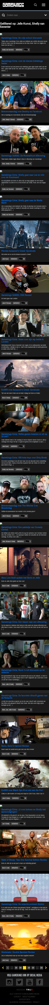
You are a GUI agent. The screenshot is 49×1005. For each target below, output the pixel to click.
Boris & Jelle (5, 586)
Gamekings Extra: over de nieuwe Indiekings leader (22, 62)
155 (41, 968)
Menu (43, 5)
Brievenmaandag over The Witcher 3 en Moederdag (19, 506)
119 (16, 968)
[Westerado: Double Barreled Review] (24, 936)
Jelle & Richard (6, 303)
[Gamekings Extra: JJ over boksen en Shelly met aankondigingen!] (24, 805)
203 (30, 119)
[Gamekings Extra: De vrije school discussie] (24, 33)
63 (26, 303)
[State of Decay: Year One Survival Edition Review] (24, 843)
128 (26, 398)
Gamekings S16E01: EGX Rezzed (16, 295)
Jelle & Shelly (6, 75)
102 (24, 960)
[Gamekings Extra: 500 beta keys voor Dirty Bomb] (24, 453)
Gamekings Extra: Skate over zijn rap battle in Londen (22, 340)
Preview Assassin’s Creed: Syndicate (18, 250)
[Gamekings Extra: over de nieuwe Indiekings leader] (24, 57)
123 (33, 968)
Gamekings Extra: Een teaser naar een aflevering (24, 622)
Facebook (39, 982)
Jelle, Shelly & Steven (8, 119)
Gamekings (13, 5)
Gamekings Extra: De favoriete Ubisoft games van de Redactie (24, 696)
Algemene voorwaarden (20, 1002)
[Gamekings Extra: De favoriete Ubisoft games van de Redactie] (24, 691)
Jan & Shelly (5, 824)
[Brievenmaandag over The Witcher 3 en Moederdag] (24, 489)
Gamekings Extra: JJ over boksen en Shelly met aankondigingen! (23, 810)
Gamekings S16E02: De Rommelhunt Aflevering (23, 155)
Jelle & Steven (6, 516)
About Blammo (28, 997)
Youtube (29, 982)
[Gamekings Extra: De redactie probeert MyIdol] (24, 888)
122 (29, 968)
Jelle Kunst (5, 259)
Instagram (9, 982)
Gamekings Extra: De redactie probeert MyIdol (22, 904)
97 (24, 586)
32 (24, 754)
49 (24, 868)
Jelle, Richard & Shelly (8, 541)
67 (30, 164)
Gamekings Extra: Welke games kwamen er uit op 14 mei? (24, 435)
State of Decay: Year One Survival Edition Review (24, 859)
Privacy (36, 1002)
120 (20, 968)
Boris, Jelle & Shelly (8, 684)
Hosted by (21, 990)
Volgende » (45, 967)
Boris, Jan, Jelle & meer (9, 710)
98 (25, 798)
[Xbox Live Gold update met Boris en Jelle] (24, 561)
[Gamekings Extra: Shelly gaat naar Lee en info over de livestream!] (24, 171)
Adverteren (24, 999)
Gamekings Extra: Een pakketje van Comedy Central (21, 528)
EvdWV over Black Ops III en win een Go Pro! (22, 790)
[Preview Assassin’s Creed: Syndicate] (24, 234)
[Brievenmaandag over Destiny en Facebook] (24, 95)
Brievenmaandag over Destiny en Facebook (21, 111)
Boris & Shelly (6, 398)
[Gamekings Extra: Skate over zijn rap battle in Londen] (24, 323)
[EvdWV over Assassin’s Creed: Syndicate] (24, 373)
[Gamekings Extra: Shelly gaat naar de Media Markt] (24, 196)
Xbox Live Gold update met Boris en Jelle (20, 577)
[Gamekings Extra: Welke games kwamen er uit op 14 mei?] (24, 418)
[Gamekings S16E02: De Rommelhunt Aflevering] (24, 139)
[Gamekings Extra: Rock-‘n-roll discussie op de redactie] (24, 654)
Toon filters (45, 15)
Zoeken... (35, 5)
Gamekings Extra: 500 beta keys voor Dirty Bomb (24, 457)
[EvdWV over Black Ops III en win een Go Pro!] (24, 774)
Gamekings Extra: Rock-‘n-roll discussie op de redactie (23, 671)
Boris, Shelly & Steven (8, 164)
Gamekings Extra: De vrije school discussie (21, 37)
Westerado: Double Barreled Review (18, 952)
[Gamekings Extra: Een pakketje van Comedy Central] (24, 523)
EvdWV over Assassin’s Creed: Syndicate (20, 389)
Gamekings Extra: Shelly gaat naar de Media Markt (21, 201)
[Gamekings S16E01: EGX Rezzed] (24, 279)
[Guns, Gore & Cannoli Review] (24, 730)
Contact (17, 997)
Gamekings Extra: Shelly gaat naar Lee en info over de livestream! (22, 176)
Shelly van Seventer (8, 50)
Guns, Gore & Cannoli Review (15, 745)
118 (26, 516)
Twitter (19, 982)
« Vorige (4, 967)
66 (24, 259)
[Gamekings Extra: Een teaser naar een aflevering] (24, 606)
